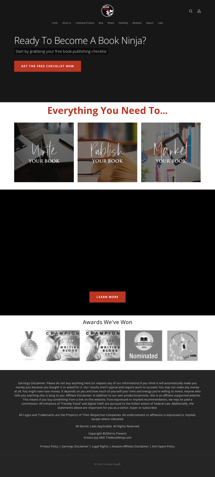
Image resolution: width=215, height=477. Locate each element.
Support (149, 23)
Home (55, 23)
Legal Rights (100, 446)
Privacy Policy (49, 446)
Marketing (137, 23)
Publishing (123, 23)
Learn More (107, 297)
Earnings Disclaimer (75, 446)
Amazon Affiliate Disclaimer (130, 446)
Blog (101, 23)
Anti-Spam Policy (163, 446)
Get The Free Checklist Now (47, 66)
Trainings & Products (85, 23)
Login (160, 23)
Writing (111, 23)
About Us (66, 23)
